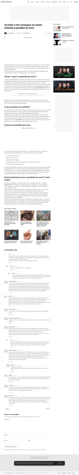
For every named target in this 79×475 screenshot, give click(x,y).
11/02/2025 (7, 226)
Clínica (59, 1)
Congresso (48, 1)
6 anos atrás (13, 254)
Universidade (54, 1)
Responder (11, 262)
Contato (64, 1)
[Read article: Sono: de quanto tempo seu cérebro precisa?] (57, 28)
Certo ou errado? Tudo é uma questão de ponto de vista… (11, 241)
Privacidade (64, 473)
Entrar (76, 1)
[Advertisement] (39, 13)
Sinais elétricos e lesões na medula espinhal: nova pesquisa (42, 242)
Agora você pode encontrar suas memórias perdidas (26, 241)
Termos (69, 473)
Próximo (47, 408)
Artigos (32, 1)
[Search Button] (67, 2)
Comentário (7, 419)
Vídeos (37, 1)
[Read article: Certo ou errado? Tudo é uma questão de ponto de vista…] (11, 235)
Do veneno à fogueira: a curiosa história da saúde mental (26, 223)
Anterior (7, 408)
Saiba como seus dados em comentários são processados (34, 449)
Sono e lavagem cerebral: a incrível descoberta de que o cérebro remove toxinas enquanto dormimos (42, 223)
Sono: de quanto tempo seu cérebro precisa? (68, 27)
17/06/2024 (64, 37)
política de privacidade (47, 463)
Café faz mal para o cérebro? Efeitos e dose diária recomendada (67, 35)
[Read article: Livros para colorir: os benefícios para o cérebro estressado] (11, 216)
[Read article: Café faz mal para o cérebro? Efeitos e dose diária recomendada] (57, 35)
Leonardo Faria (11, 33)
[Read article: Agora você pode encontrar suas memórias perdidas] (27, 235)
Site (29, 440)
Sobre (28, 1)
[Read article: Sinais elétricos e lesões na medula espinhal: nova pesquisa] (43, 235)
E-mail (6, 440)
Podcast (42, 1)
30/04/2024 (19, 33)
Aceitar (60, 463)
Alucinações (21, 68)
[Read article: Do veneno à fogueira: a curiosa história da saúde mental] (27, 216)
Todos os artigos (26, 33)
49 (50, 33)
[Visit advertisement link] (64, 72)
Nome (6, 434)
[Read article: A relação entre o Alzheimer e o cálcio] (57, 42)
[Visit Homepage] (6, 2)
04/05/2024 (39, 227)
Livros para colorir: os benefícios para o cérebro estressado (10, 223)
